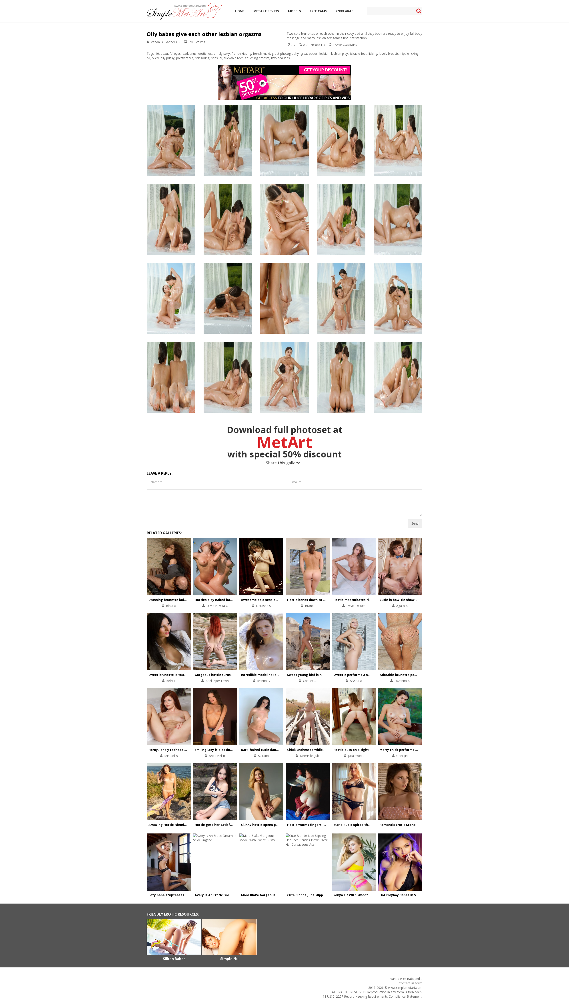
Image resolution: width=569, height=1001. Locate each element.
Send (415, 523)
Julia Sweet (356, 756)
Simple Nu (229, 958)
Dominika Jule (310, 756)
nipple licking (410, 53)
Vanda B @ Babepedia (406, 979)
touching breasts (257, 58)
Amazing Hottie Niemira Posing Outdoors (181, 825)
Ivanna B (263, 681)
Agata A (402, 606)
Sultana (263, 756)
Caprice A (310, 681)
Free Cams (318, 11)
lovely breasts (389, 53)
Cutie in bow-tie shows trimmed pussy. (411, 600)
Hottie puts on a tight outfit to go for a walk (369, 750)
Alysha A (356, 681)
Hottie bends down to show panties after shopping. (329, 600)
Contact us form (410, 983)
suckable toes (234, 58)
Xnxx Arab (344, 11)
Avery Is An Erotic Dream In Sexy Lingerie (227, 895)
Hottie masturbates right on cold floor (364, 600)
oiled (155, 58)
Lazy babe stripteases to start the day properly (186, 895)
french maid (261, 53)
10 (157, 53)
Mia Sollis (171, 756)
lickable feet (358, 53)
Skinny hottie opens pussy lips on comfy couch (278, 825)
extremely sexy (219, 53)
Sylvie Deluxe (356, 606)
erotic (202, 53)
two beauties (280, 58)
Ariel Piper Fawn (217, 681)
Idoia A (171, 606)
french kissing (241, 53)
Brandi (309, 606)
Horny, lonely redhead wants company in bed (184, 750)
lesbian (324, 53)
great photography (285, 53)
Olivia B (211, 606)
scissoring (202, 58)
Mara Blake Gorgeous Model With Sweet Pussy (278, 895)
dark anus (189, 53)
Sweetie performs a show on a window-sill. (367, 675)
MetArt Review (266, 11)
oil (148, 58)
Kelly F (171, 681)
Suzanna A (402, 681)
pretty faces (184, 58)
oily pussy (167, 58)
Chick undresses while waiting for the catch (322, 750)
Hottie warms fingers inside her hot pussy (321, 825)
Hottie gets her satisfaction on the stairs (228, 825)
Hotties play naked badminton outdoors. (227, 600)
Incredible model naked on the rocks (270, 675)
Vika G (223, 606)
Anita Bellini (217, 756)
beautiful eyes (171, 53)
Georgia (402, 756)
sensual (216, 58)
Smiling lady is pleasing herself (220, 750)
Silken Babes (174, 958)
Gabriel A (171, 42)
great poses (309, 53)
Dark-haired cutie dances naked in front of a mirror (282, 750)
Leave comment (346, 44)
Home (239, 11)
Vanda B (157, 42)
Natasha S (263, 606)
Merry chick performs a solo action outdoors (415, 750)
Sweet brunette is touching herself (176, 675)
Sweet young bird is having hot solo (316, 675)
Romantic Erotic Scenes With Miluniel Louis (414, 825)
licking (373, 53)
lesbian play (339, 53)
